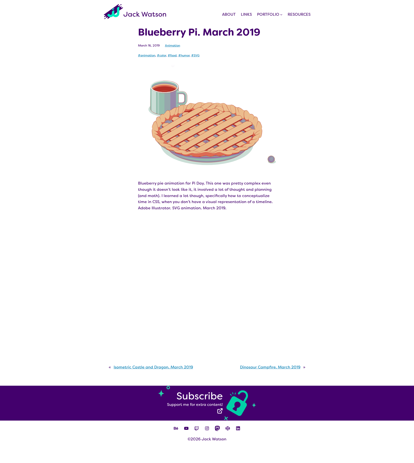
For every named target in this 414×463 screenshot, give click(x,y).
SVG (196, 55)
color (162, 55)
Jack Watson (144, 14)
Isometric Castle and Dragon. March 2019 (153, 367)
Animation (172, 45)
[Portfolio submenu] (281, 14)
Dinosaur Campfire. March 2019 (270, 367)
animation (147, 55)
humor (185, 55)
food (173, 55)
